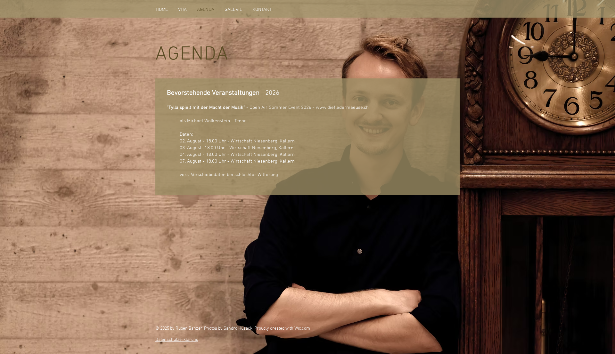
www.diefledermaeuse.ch (342, 107)
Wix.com (302, 328)
